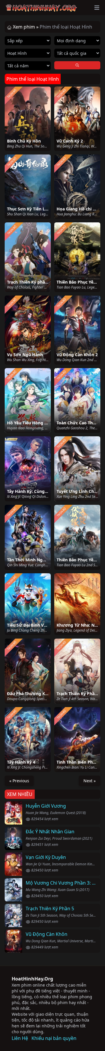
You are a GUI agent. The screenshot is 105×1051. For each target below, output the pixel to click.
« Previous (19, 780)
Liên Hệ (20, 1038)
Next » (89, 780)
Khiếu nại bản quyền (54, 1038)
